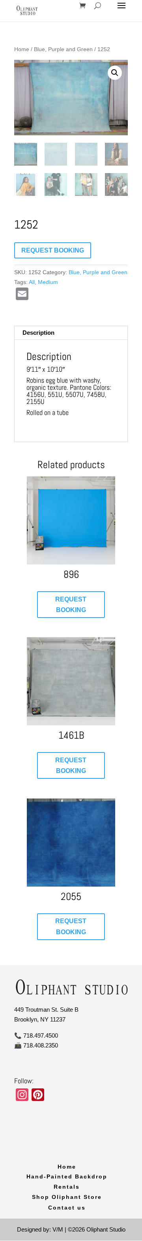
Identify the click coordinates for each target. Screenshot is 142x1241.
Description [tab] (38, 332)
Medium (48, 282)
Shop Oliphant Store (67, 1197)
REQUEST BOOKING (52, 250)
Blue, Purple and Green (63, 49)
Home (21, 49)
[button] (115, 73)
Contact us (67, 1207)
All (32, 282)
